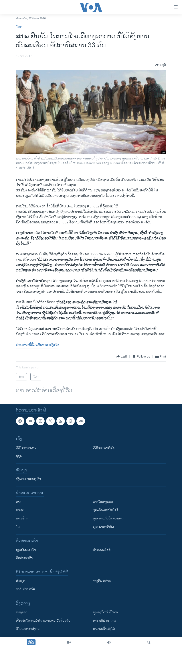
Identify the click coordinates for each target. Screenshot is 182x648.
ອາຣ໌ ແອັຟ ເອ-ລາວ (104, 620)
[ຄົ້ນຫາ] (148, 642)
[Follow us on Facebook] (20, 421)
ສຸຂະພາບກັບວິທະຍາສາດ (108, 518)
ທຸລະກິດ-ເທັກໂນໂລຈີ (105, 510)
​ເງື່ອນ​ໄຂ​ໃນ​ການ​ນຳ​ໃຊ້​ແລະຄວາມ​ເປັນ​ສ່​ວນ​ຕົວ (43, 620)
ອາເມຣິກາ (22, 518)
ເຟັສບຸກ (20, 581)
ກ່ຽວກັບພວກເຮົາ (26, 550)
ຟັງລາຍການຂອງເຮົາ (28, 479)
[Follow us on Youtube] (30, 421)
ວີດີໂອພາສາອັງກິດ (104, 447)
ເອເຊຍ (20, 510)
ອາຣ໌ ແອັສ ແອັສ (25, 589)
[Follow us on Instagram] (40, 421)
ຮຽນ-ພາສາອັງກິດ (103, 527)
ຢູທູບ (19, 456)
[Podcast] (70, 421)
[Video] (68, 642)
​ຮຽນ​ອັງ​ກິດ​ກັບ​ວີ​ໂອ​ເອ (105, 612)
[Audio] (108, 642)
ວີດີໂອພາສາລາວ (26, 447)
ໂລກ (19, 27)
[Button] (160, 65)
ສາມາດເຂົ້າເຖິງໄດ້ (104, 629)
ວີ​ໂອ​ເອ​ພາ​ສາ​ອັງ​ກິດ (28, 629)
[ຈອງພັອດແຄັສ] (80, 421)
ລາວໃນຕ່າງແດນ (103, 502)
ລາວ (19, 502)
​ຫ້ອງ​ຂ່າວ (21, 612)
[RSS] (60, 421)
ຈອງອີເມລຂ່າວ (102, 581)
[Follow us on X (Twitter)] (50, 421)
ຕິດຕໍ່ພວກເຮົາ (24, 558)
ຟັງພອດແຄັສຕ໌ (102, 550)
